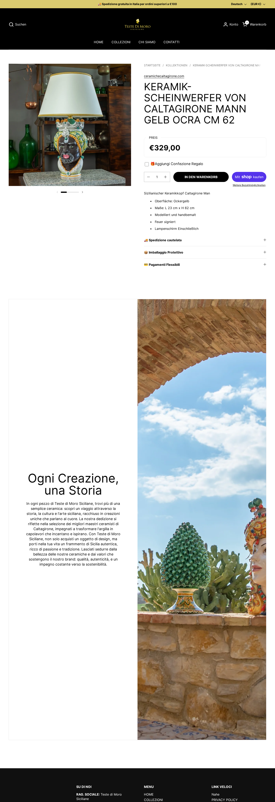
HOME (149, 794)
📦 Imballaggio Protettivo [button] (163, 252)
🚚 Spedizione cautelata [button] (163, 240)
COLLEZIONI (153, 800)
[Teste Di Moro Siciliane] (137, 24)
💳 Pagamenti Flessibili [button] (162, 265)
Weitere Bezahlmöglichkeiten (249, 185)
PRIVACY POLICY (225, 800)
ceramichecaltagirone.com (164, 76)
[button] (17, 24)
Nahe (215, 794)
